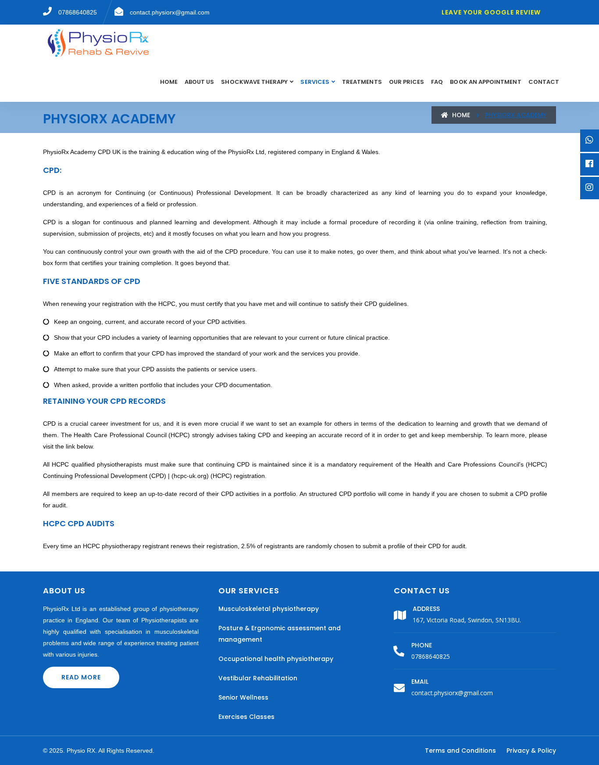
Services (314, 82)
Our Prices (406, 82)
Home (169, 82)
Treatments (362, 82)
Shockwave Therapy (254, 82)
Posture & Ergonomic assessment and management (279, 634)
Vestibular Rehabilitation (257, 678)
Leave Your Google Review (491, 12)
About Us (199, 82)
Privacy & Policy (531, 750)
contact (543, 82)
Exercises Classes (246, 716)
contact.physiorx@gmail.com (452, 693)
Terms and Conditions (460, 750)
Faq (437, 82)
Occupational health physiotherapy (275, 658)
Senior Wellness (243, 697)
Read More (81, 677)
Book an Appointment (485, 82)
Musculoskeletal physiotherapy (268, 608)
